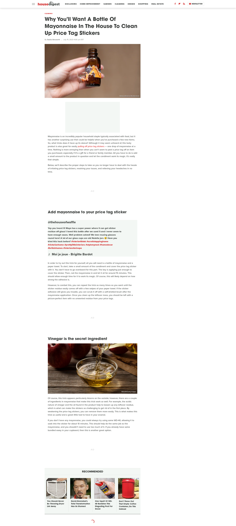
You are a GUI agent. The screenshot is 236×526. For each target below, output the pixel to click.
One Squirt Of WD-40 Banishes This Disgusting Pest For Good (103, 505)
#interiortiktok (78, 241)
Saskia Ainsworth (53, 39)
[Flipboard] (180, 4)
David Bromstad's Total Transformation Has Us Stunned (80, 503)
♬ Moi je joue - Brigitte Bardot (70, 254)
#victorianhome (56, 244)
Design (131, 4)
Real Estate (157, 4)
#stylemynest (92, 244)
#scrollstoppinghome (97, 241)
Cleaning (119, 4)
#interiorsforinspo (72, 248)
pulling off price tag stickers (91, 146)
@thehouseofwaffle (62, 222)
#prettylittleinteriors (74, 244)
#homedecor (106, 244)
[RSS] (184, 4)
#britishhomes (55, 248)
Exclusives (71, 4)
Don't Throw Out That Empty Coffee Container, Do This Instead (127, 505)
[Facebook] (175, 4)
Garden (107, 4)
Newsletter (197, 4)
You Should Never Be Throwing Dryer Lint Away (55, 503)
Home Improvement (90, 4)
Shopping (143, 4)
